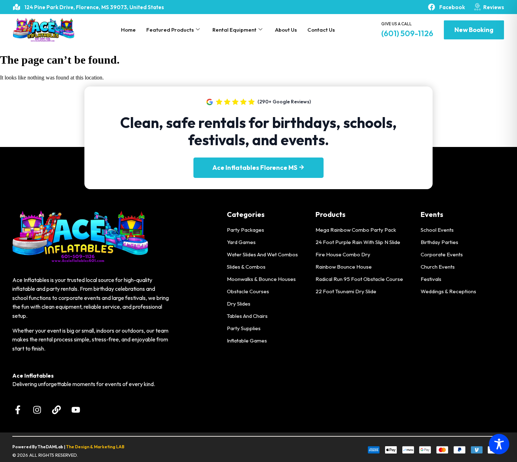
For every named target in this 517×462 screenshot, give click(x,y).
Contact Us (321, 29)
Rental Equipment (234, 29)
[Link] (56, 409)
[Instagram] (37, 409)
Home (128, 29)
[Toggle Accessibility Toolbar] (499, 444)
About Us (286, 29)
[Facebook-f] (17, 409)
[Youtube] (75, 409)
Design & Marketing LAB (100, 446)
